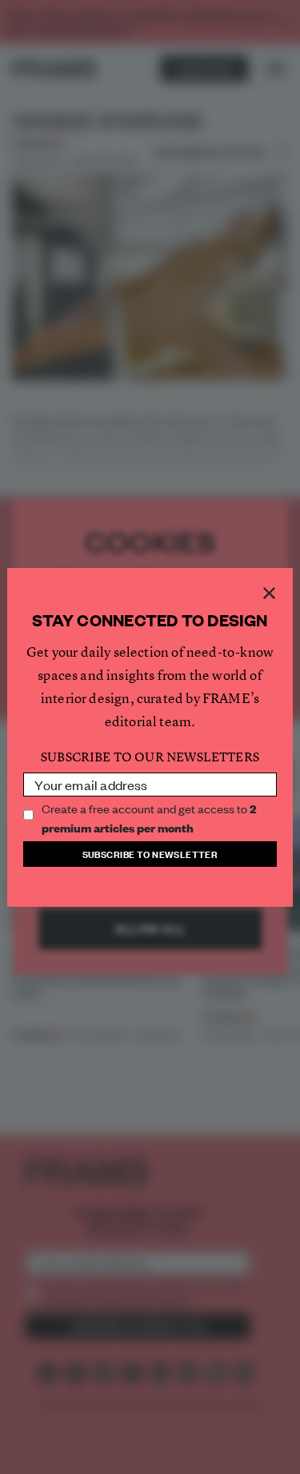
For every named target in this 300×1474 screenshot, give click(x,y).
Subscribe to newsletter (150, 853)
